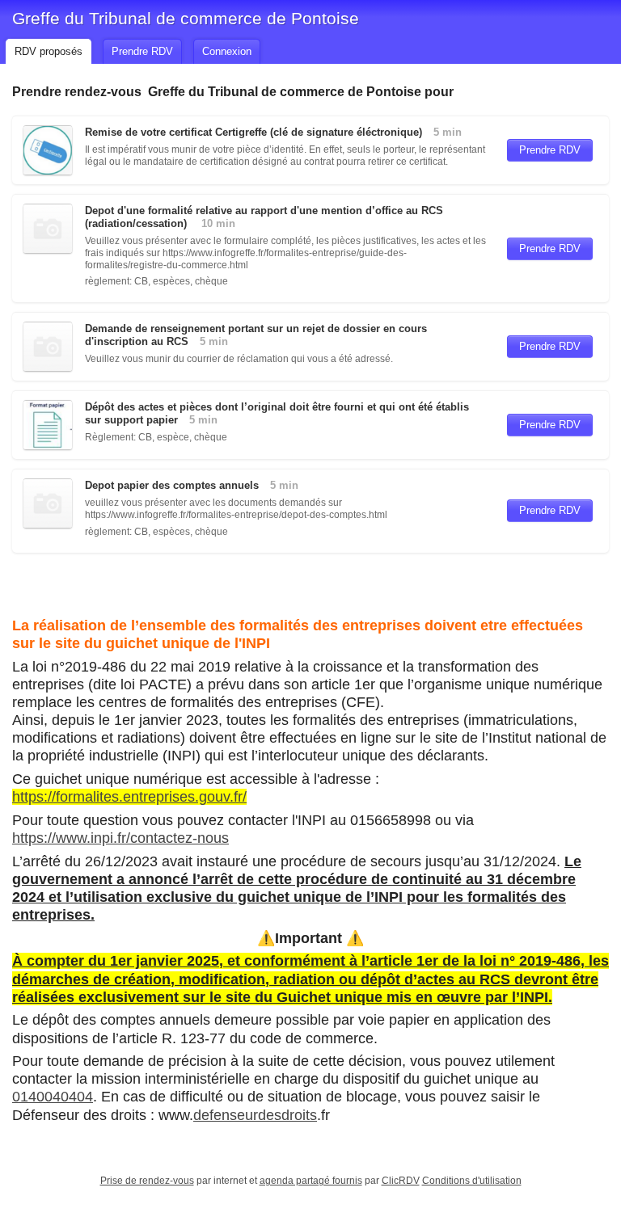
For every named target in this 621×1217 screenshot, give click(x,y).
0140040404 (52, 1097)
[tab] (48, 51)
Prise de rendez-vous (147, 1180)
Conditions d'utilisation (472, 1180)
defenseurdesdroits (255, 1115)
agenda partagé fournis (311, 1180)
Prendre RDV (550, 150)
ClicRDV (401, 1180)
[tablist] (310, 49)
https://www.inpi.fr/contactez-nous (120, 838)
